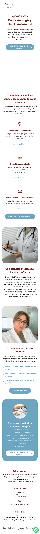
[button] (36, 530)
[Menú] (37, 4)
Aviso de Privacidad (18, 528)
